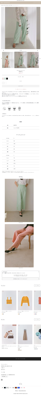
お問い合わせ (3, 369)
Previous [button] (3, 50)
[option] (20, 0)
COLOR (21, 76)
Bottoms (10, 5)
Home (2, 5)
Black (7, 79)
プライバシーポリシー (4, 364)
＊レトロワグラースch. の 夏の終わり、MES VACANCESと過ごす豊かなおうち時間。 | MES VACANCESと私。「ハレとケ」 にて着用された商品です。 (20, 116)
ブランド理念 (3, 372)
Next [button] (37, 50)
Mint (5, 79)
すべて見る (37, 285)
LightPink (3, 79)
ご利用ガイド (3, 367)
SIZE (21, 81)
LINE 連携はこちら (4, 376)
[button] (20, 89)
